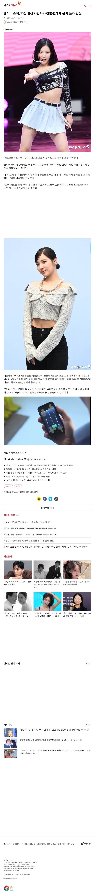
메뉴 (90, 6)
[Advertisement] (22, 701)
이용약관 (16, 844)
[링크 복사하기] (56, 498)
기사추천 (47, 508)
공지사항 (70, 844)
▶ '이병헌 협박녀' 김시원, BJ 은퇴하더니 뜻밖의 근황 (27, 480)
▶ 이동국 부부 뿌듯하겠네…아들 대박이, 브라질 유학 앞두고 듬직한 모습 (35, 472)
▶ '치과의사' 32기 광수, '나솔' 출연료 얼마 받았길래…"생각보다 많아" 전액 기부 (38, 465)
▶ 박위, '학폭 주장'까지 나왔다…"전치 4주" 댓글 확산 (27, 476)
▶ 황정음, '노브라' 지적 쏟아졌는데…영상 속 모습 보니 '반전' (30, 469)
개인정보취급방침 (28, 844)
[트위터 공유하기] (50, 498)
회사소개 (7, 844)
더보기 (88, 663)
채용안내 (61, 844)
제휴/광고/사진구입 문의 (46, 844)
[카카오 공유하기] (38, 498)
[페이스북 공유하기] (44, 498)
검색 (85, 6)
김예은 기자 (8, 29)
